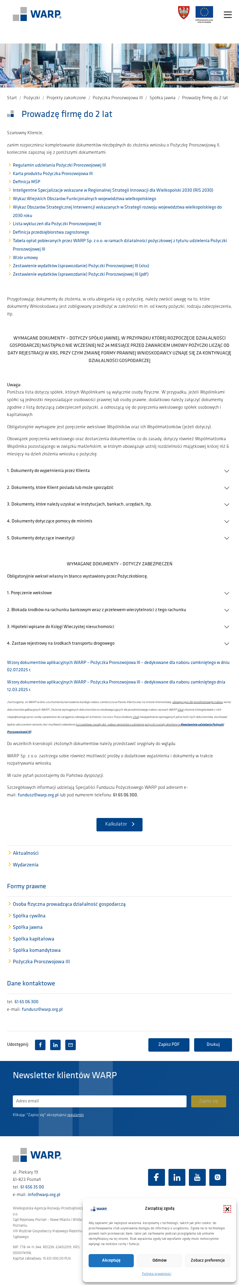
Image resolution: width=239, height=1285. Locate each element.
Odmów (159, 1260)
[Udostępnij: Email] (70, 1045)
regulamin (75, 1115)
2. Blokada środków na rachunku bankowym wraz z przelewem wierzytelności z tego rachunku (96, 610)
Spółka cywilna (29, 916)
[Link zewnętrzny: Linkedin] (176, 1177)
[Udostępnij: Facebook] (40, 1045)
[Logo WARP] (37, 14)
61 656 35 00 (32, 1187)
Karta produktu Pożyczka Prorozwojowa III (53, 174)
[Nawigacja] (228, 15)
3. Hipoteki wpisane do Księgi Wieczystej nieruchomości (60, 627)
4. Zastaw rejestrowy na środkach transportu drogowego (61, 643)
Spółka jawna (162, 98)
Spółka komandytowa (37, 950)
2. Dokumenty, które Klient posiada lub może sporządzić (60, 487)
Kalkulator (116, 824)
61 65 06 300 (26, 1002)
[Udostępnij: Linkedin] (55, 1045)
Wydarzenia (25, 865)
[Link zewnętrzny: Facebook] (156, 1177)
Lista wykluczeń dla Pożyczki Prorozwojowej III (57, 224)
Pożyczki (32, 98)
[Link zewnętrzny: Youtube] (197, 1177)
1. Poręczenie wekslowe (29, 593)
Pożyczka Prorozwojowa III (118, 98)
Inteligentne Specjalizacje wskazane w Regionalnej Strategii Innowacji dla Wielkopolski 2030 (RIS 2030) (113, 190)
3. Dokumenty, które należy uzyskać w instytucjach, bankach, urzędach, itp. (79, 504)
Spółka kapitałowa (33, 939)
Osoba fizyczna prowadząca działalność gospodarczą (69, 904)
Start (12, 98)
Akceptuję (111, 1260)
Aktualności (25, 853)
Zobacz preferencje (208, 1260)
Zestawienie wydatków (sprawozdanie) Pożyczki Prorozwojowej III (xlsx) (81, 266)
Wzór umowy (25, 258)
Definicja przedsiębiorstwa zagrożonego (51, 232)
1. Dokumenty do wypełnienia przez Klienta (48, 470)
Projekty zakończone (66, 98)
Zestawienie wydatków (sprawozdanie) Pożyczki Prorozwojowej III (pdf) (81, 274)
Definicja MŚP (26, 182)
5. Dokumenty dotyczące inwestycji (41, 538)
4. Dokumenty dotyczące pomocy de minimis (49, 521)
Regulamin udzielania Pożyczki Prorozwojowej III (59, 165)
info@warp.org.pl (44, 1195)
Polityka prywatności (156, 1274)
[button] (227, 1209)
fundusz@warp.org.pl (38, 795)
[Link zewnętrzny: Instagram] (217, 1177)
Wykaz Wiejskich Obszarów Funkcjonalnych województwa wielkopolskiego (84, 199)
